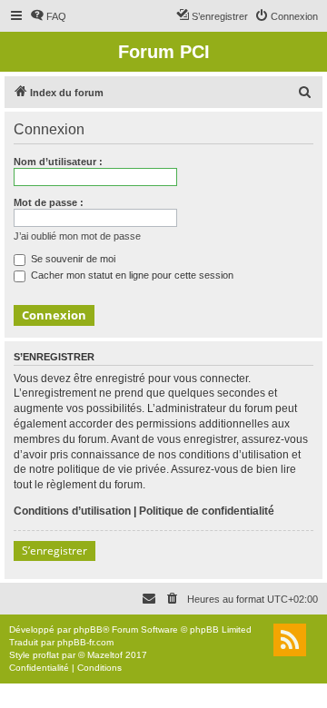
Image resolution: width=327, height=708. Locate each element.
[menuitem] (48, 16)
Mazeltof (105, 655)
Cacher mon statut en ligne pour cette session (130, 275)
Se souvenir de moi (71, 258)
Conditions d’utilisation (72, 511)
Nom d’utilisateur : (58, 161)
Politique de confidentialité (206, 511)
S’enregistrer (54, 550)
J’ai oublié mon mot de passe (77, 236)
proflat (46, 655)
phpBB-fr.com (85, 642)
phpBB (88, 629)
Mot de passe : (49, 202)
